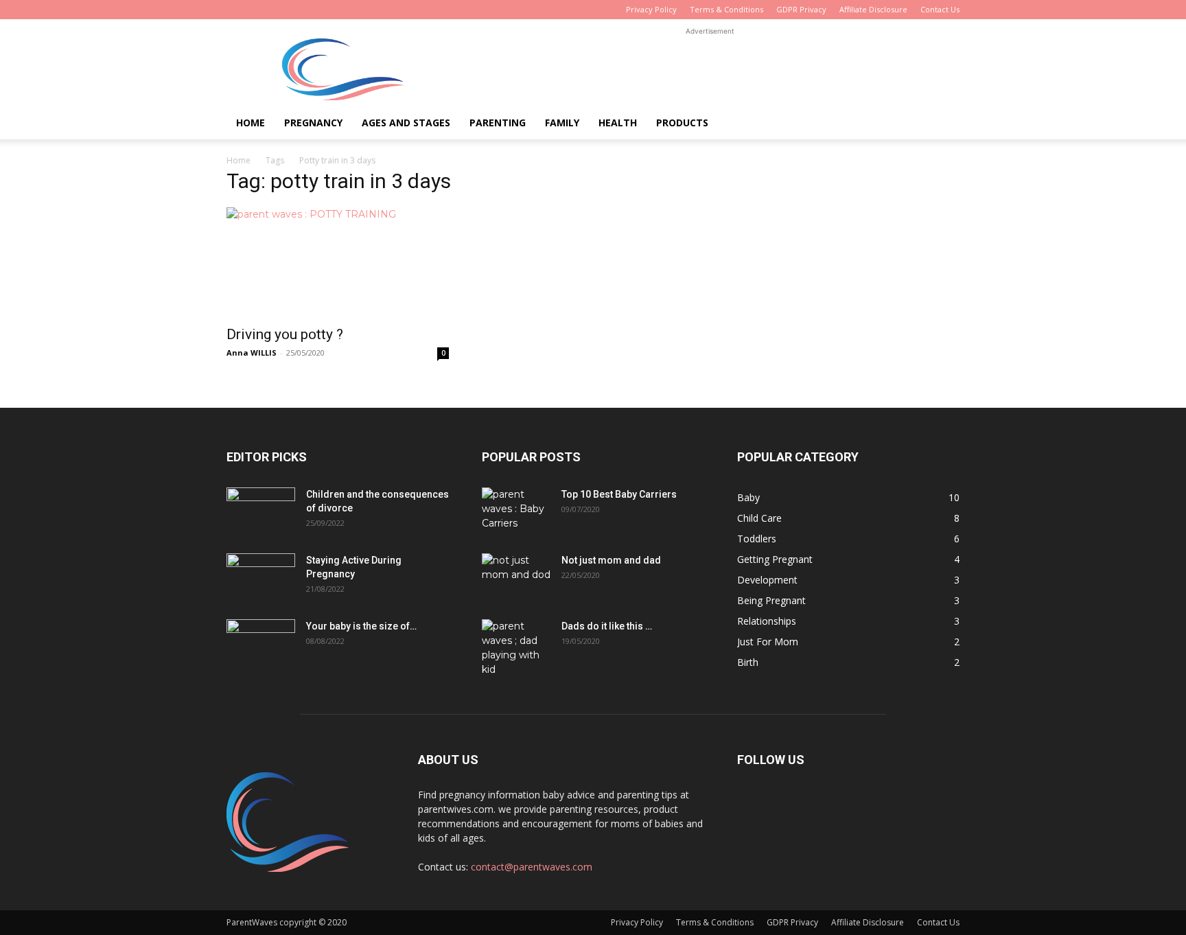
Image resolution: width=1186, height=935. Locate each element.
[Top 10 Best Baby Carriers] (516, 511)
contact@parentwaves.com (531, 866)
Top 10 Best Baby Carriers (619, 494)
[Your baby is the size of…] (260, 643)
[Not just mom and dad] (516, 577)
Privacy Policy (651, 9)
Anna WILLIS (251, 352)
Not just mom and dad (611, 560)
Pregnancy (313, 122)
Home (250, 122)
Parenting (497, 122)
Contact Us (940, 9)
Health (617, 122)
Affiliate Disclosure (873, 9)
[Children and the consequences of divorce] (260, 511)
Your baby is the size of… (361, 626)
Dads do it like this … (606, 626)
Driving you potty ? (284, 334)
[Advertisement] (710, 69)
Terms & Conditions (726, 9)
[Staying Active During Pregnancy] (260, 577)
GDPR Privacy (801, 9)
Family (562, 122)
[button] (943, 123)
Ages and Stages (406, 122)
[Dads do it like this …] (516, 648)
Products (682, 122)
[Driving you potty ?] (337, 262)
